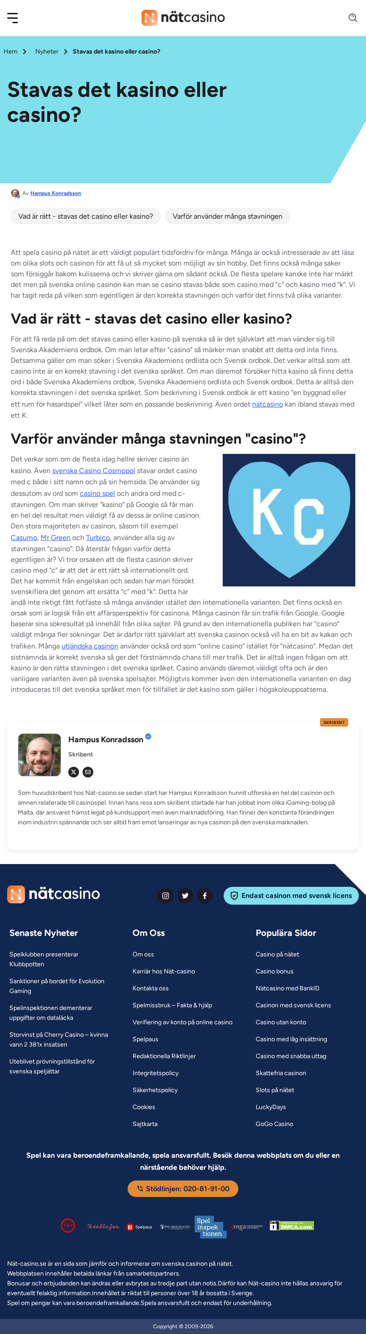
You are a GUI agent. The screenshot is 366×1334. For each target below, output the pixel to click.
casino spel (97, 493)
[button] (18, 18)
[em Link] (88, 772)
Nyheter (46, 51)
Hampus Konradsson (55, 193)
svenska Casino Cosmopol (93, 470)
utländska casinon (90, 646)
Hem (10, 51)
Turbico (98, 537)
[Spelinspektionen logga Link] (211, 1227)
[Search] (348, 18)
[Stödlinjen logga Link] (103, 1227)
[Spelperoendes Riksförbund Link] (175, 1227)
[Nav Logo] (183, 18)
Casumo (24, 537)
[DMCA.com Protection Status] (292, 1227)
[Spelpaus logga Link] (139, 1227)
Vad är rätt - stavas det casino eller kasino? (85, 216)
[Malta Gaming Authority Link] (246, 1227)
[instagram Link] (166, 896)
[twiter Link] (185, 896)
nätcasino (267, 404)
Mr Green (56, 537)
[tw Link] (73, 772)
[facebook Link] (205, 896)
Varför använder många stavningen (228, 216)
